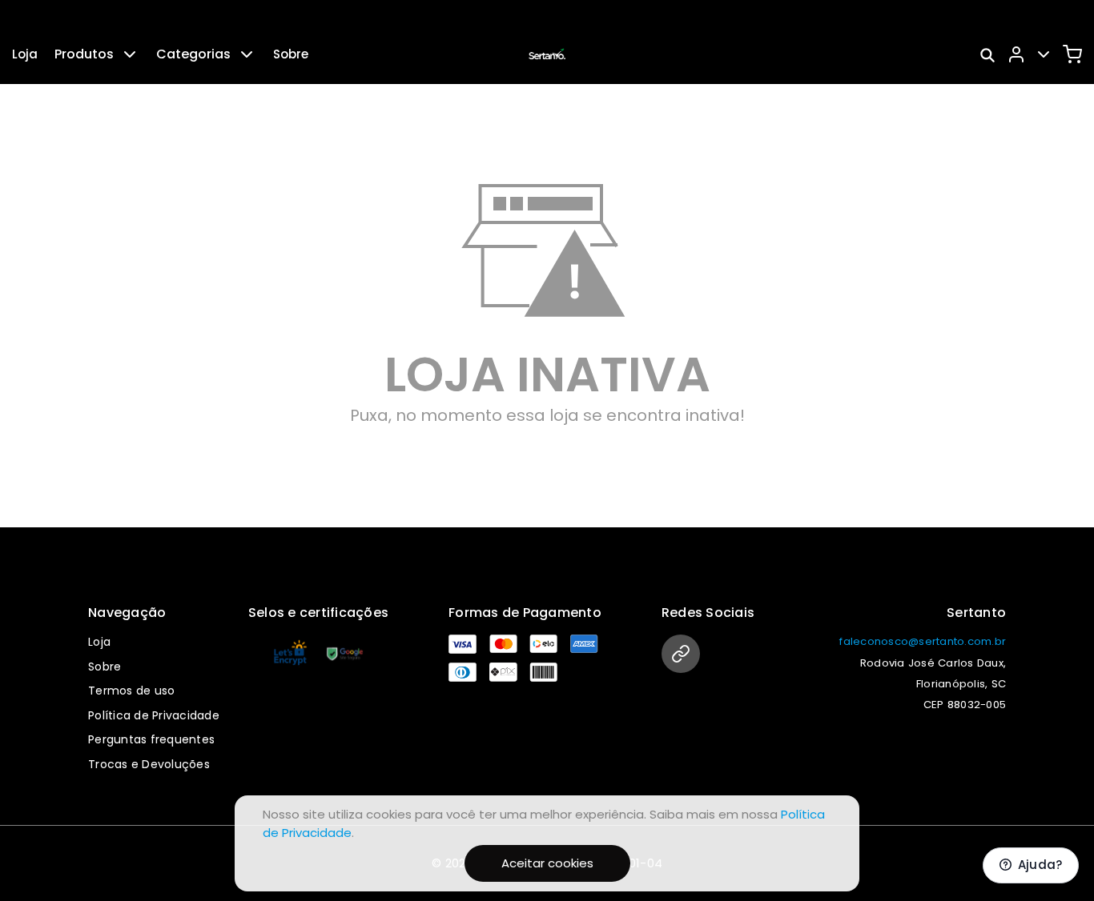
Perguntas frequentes (151, 739)
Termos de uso (131, 691)
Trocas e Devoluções (149, 764)
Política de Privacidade (153, 715)
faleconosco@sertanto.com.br (922, 641)
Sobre (290, 54)
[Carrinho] (1072, 54)
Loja (25, 54)
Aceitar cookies (547, 863)
